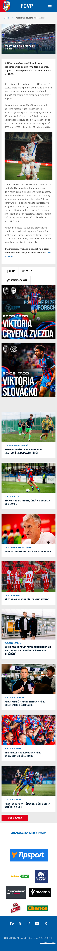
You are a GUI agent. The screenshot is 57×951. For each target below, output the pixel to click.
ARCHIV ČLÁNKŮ (15, 818)
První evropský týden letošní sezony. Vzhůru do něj (28, 805)
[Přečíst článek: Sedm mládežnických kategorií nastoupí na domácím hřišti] (28, 426)
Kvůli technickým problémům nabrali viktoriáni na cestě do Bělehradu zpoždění (28, 650)
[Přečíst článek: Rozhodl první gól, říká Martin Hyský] (28, 528)
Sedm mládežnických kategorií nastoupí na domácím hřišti (24, 451)
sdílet (12, 271)
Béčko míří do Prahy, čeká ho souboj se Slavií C (27, 502)
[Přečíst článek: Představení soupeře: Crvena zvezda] (28, 576)
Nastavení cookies (47, 942)
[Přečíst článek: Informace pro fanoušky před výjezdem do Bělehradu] (28, 729)
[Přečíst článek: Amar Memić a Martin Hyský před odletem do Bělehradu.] (28, 678)
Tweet (29, 271)
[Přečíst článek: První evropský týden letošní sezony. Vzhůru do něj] (28, 781)
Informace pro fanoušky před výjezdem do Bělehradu (23, 754)
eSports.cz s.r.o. (31, 938)
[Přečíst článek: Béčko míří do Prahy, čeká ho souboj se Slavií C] (28, 477)
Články (6, 18)
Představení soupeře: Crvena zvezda (27, 599)
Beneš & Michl (47, 938)
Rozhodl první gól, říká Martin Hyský (28, 551)
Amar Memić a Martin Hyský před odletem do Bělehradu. (25, 703)
